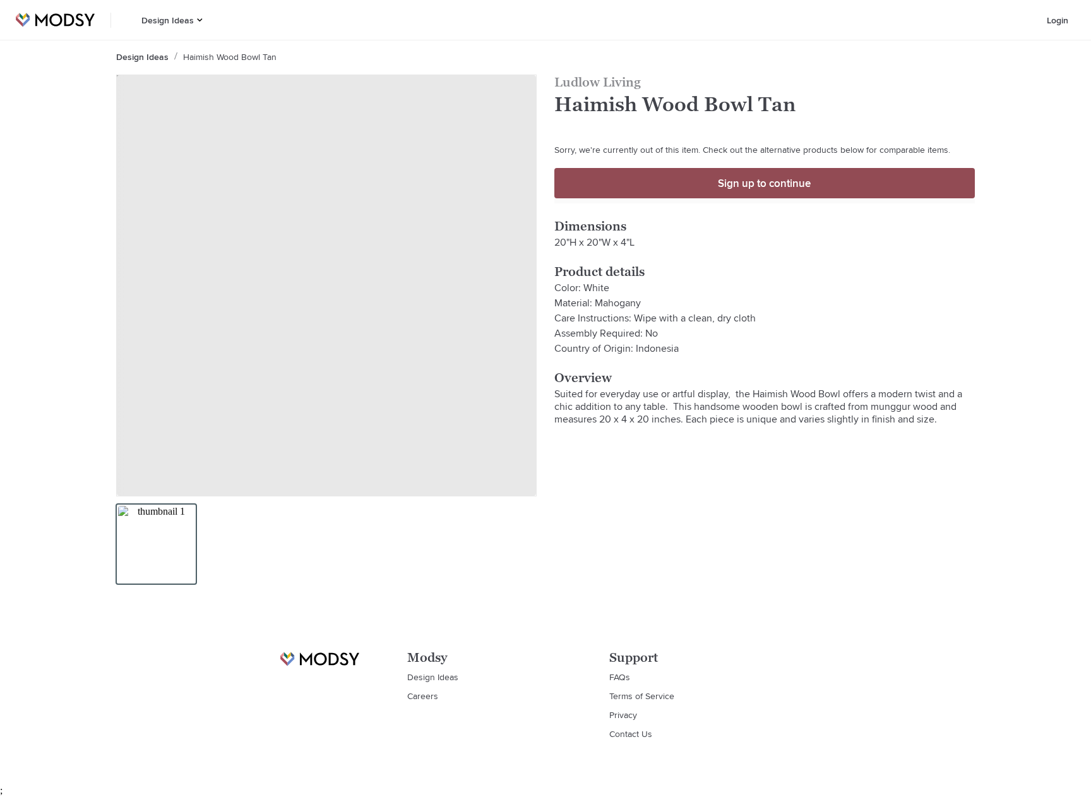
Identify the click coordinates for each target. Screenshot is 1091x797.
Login (1057, 20)
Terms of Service (641, 696)
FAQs (619, 677)
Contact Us (630, 734)
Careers (422, 696)
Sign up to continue (764, 183)
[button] (199, 19)
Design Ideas (167, 20)
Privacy (623, 715)
